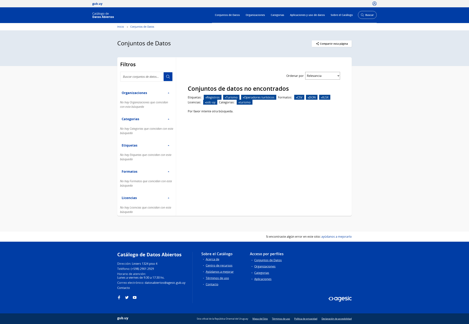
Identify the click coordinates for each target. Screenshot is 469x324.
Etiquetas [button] (129, 145)
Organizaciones (255, 15)
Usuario (168, 76)
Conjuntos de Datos (227, 15)
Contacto (212, 284)
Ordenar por (295, 76)
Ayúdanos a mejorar (220, 272)
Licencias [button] (129, 197)
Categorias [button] (130, 119)
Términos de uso (217, 278)
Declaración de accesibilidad (337, 318)
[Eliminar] (206, 97)
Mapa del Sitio (260, 318)
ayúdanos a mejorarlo (336, 237)
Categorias (277, 15)
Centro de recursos (219, 265)
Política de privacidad (305, 318)
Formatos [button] (129, 171)
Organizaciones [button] (134, 92)
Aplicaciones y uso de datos (307, 15)
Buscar (367, 16)
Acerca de (212, 259)
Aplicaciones (263, 279)
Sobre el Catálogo (342, 15)
